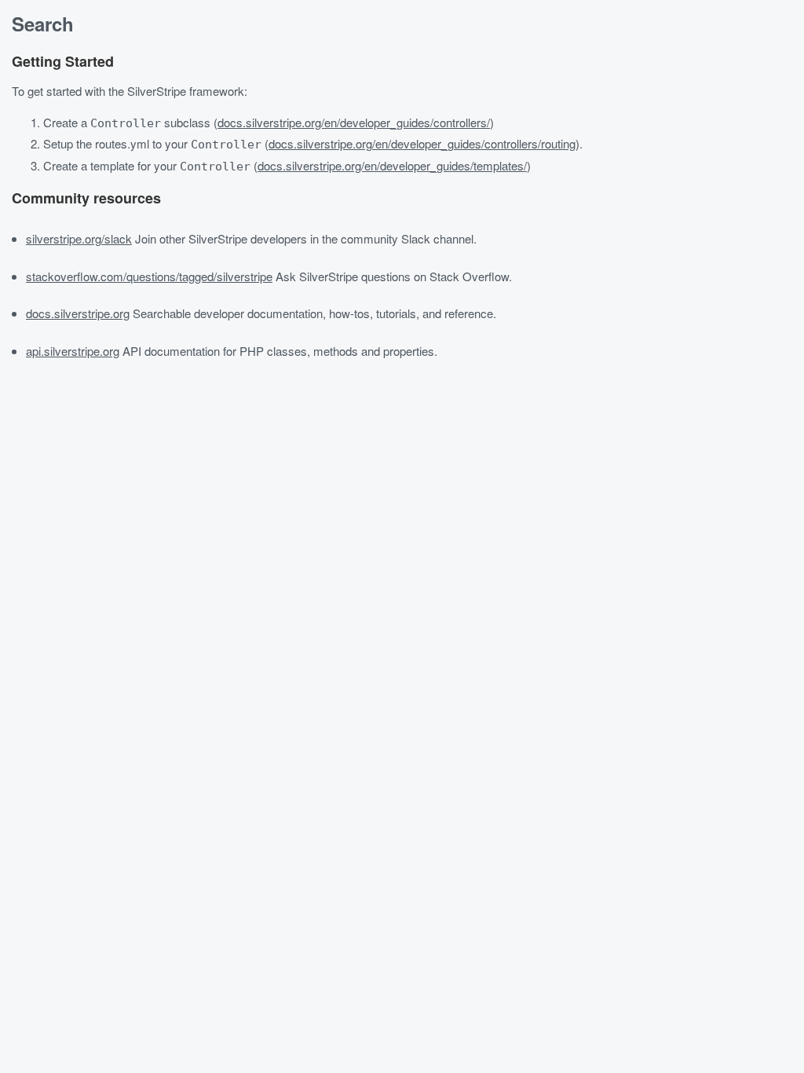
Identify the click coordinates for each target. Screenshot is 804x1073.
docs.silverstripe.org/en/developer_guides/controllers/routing (422, 143)
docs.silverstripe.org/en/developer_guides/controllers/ (353, 122)
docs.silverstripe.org (78, 313)
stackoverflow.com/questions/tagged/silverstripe (149, 276)
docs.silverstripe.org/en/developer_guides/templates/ (392, 165)
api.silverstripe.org (72, 350)
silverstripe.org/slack (79, 238)
